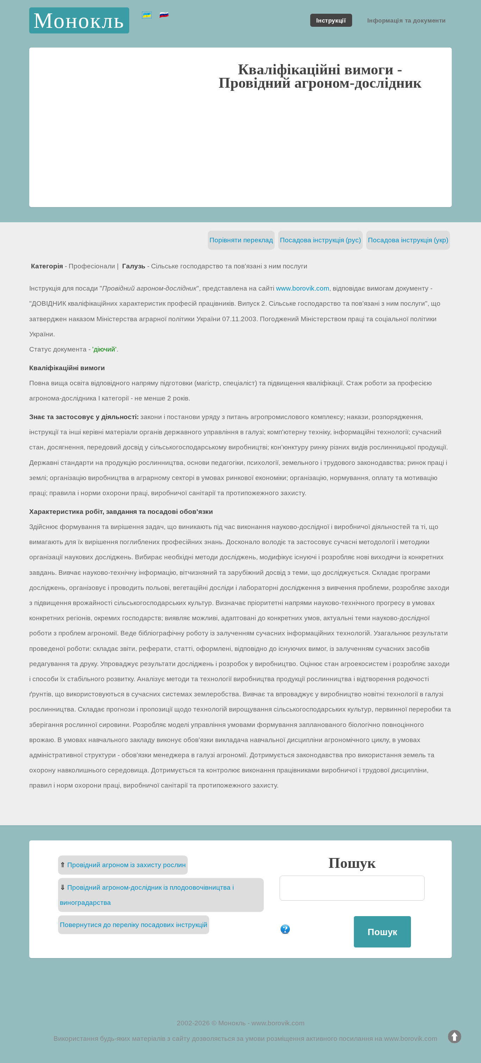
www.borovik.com (302, 288)
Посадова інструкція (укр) (408, 240)
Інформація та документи (406, 20)
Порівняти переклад (241, 240)
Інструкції (331, 20)
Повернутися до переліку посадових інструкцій (133, 924)
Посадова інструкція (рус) (320, 240)
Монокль (79, 20)
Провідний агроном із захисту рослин (126, 865)
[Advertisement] (240, 147)
